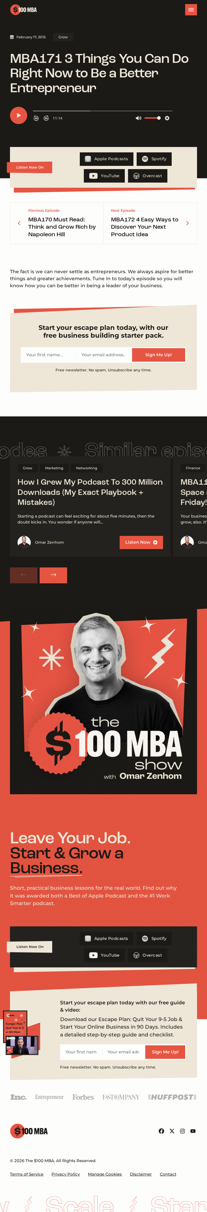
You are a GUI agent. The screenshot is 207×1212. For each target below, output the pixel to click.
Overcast (152, 175)
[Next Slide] (53, 575)
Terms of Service (26, 1174)
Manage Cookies (105, 1174)
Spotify (159, 158)
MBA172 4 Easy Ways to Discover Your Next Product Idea (144, 227)
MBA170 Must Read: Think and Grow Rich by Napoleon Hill (62, 227)
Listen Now (137, 542)
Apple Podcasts (111, 158)
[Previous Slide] (23, 575)
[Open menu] (191, 9)
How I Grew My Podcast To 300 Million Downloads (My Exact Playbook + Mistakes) (90, 492)
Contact (168, 1174)
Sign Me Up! (158, 354)
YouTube (110, 175)
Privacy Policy (65, 1174)
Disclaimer (141, 1174)
